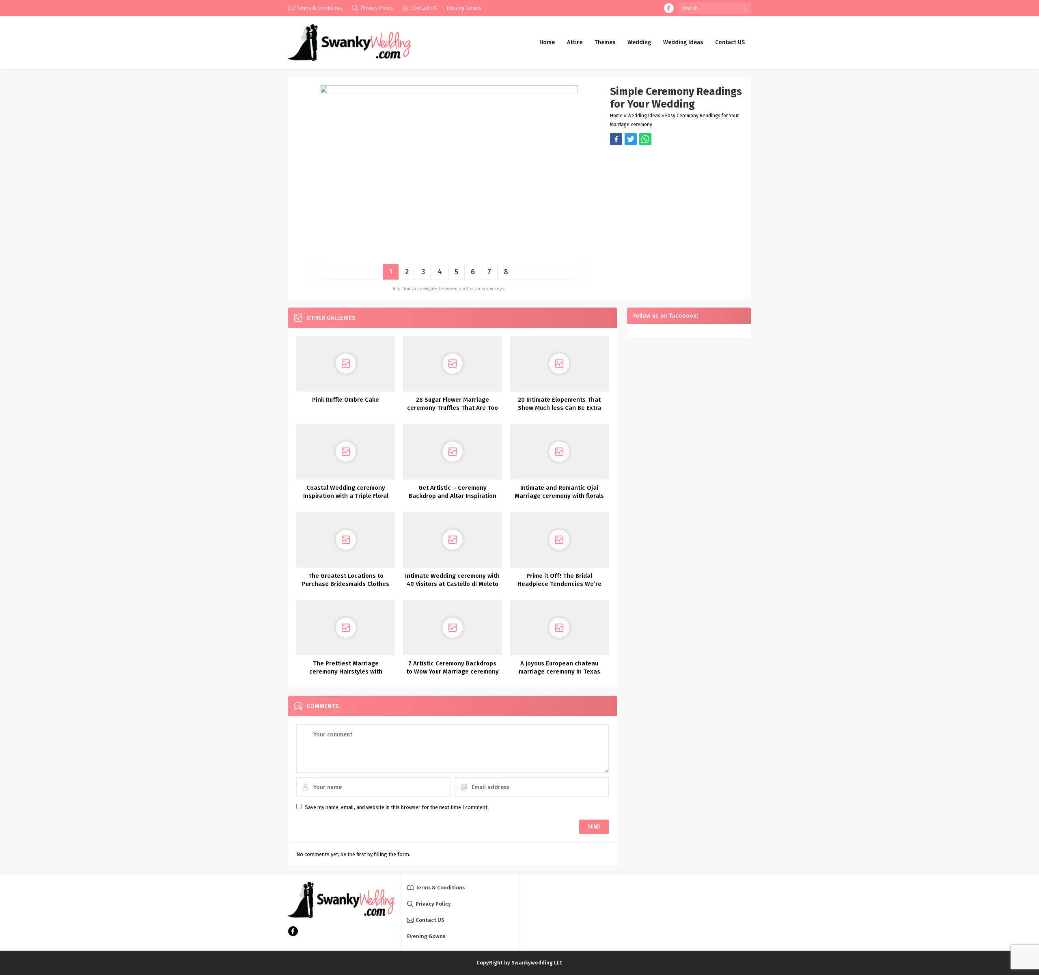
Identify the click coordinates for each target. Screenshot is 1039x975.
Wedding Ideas (643, 115)
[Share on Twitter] (645, 139)
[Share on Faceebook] (631, 139)
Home (616, 115)
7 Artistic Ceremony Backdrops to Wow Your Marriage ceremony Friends (452, 671)
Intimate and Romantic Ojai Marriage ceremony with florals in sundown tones (559, 496)
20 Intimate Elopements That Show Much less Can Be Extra (559, 403)
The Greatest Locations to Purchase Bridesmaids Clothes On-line (345, 584)
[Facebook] (669, 8)
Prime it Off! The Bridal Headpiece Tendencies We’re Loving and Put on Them (559, 584)
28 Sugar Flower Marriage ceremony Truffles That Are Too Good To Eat (452, 408)
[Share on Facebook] (616, 139)
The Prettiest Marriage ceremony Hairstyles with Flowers (345, 671)
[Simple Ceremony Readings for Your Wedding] (449, 255)
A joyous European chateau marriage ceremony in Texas (559, 667)
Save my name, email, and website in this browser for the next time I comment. (397, 807)
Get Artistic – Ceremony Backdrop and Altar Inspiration (452, 491)
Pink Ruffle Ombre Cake (345, 399)
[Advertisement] (676, 202)
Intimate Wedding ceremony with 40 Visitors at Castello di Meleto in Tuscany (452, 584)
